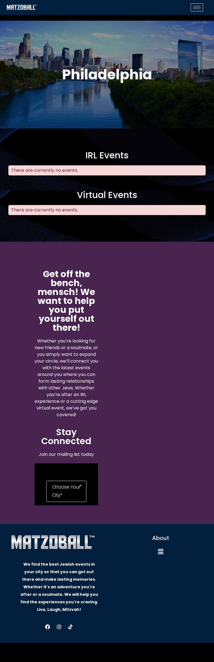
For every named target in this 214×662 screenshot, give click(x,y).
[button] (160, 551)
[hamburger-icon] (197, 7)
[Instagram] (59, 627)
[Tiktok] (70, 627)
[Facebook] (48, 627)
